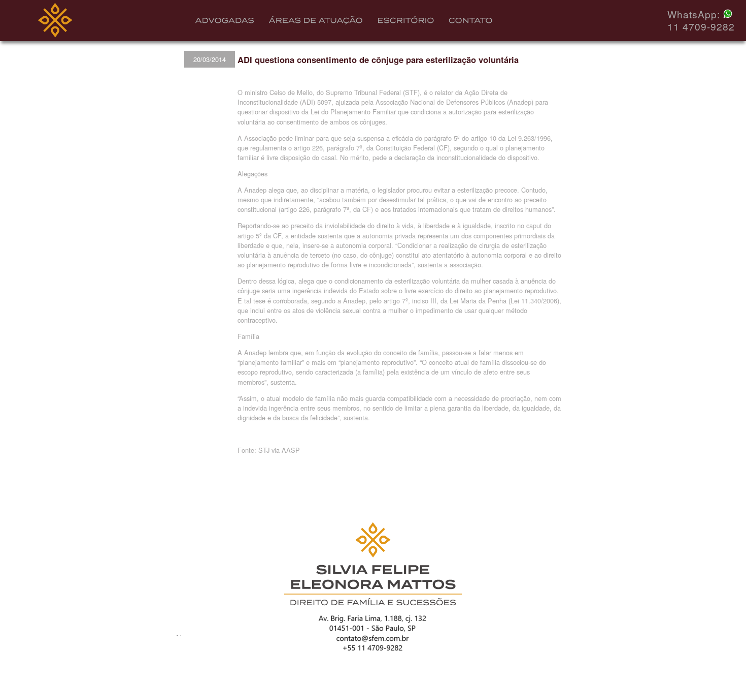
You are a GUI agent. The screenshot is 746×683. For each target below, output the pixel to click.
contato (472, 23)
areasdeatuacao (316, 22)
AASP (291, 450)
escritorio (406, 22)
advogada (225, 23)
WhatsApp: (695, 14)
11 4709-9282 (701, 26)
